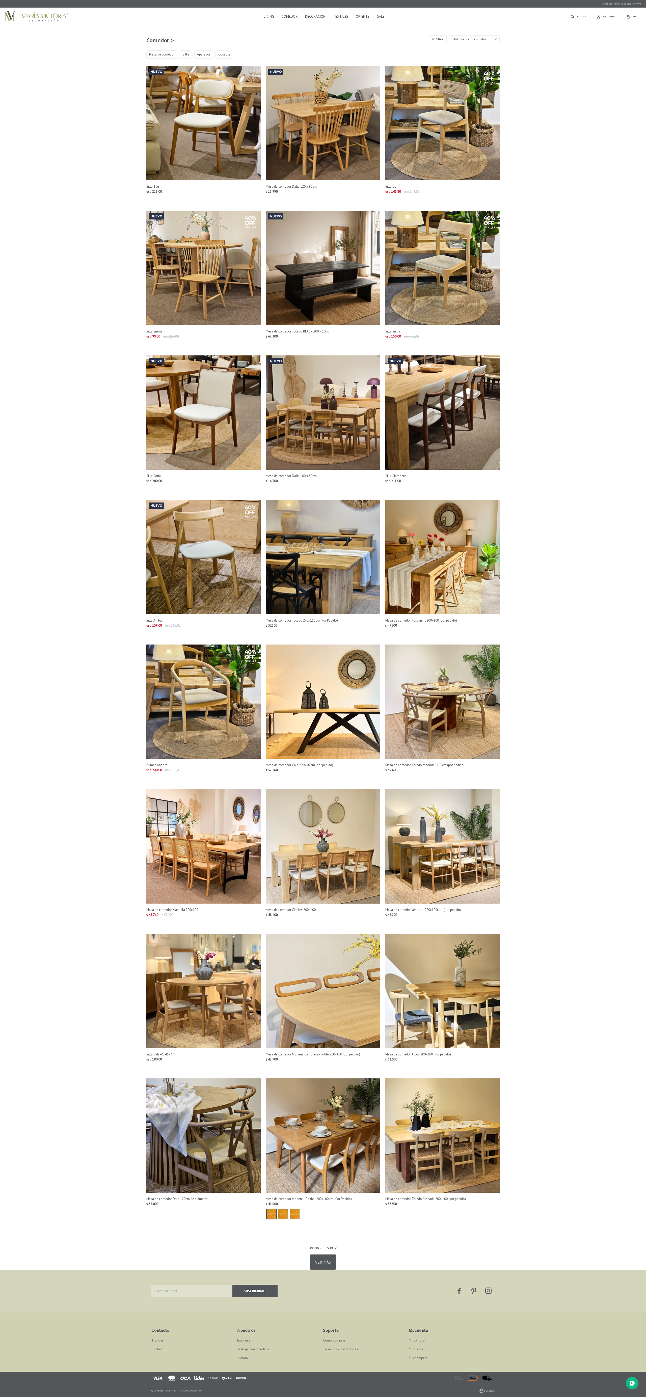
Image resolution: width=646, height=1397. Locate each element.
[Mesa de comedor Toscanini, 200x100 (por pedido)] (442, 557)
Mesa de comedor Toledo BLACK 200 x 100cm (299, 331)
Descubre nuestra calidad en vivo (621, 4)
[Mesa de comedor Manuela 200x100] (203, 846)
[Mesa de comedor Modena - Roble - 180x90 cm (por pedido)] (295, 1214)
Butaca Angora (156, 765)
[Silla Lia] (442, 123)
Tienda (242, 1358)
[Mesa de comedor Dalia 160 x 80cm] (323, 412)
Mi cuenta (416, 1349)
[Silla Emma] (203, 268)
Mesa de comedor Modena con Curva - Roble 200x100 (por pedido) (313, 1054)
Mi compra (417, 1340)
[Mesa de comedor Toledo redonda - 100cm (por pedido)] (442, 702)
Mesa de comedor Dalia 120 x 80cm (291, 186)
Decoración (315, 16)
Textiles (340, 16)
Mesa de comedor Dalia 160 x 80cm (291, 476)
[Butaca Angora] (203, 702)
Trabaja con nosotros (253, 1349)
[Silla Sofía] (203, 412)
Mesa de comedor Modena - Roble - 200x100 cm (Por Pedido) (309, 1199)
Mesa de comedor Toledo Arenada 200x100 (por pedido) (425, 1199)
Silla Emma (154, 331)
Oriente (362, 16)
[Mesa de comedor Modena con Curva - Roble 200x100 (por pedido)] (323, 991)
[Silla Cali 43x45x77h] (203, 991)
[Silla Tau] (203, 123)
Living (269, 16)
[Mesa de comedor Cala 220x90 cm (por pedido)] (323, 702)
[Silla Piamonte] (442, 412)
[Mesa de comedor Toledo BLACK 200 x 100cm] (323, 268)
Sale (381, 16)
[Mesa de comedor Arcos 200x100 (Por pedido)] (442, 991)
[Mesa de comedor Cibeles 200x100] (323, 846)
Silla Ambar (154, 620)
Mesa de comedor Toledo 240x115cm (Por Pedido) (302, 620)
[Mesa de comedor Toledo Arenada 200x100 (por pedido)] (442, 1135)
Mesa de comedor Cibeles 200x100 (291, 910)
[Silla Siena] (442, 268)
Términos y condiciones (340, 1349)
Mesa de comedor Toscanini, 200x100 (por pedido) (421, 620)
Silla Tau (152, 186)
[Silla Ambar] (203, 557)
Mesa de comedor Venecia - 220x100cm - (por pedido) (423, 910)
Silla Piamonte (395, 476)
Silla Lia (390, 186)
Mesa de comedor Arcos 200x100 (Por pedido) (418, 1054)
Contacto (158, 1349)
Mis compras (418, 1358)
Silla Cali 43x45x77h (161, 1054)
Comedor (290, 16)
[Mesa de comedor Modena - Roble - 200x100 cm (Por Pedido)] (323, 1135)
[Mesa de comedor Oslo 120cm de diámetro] (203, 1135)
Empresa (243, 1340)
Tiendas (157, 1340)
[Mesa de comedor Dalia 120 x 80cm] (323, 123)
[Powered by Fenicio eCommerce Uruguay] (487, 1390)
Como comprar (334, 1340)
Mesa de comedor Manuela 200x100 (172, 910)
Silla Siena (392, 331)
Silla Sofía (153, 476)
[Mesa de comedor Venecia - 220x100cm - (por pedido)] (442, 846)
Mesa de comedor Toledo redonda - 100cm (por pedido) (425, 765)
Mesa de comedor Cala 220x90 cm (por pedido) (299, 765)
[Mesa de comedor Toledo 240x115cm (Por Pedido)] (323, 557)
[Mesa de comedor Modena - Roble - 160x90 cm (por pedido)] (283, 1214)
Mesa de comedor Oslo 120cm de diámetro (177, 1199)
